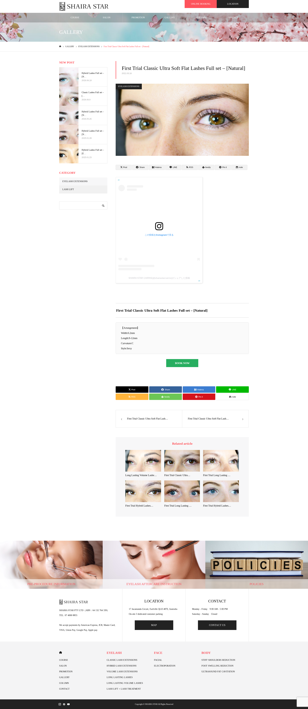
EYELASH (114, 652)
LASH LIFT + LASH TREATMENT (124, 689)
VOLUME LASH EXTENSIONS (122, 671)
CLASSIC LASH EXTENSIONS (122, 660)
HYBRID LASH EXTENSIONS (122, 666)
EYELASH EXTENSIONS (128, 86)
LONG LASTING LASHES (120, 677)
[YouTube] (68, 704)
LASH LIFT (68, 189)
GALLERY (170, 17)
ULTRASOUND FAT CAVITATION (218, 671)
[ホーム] (60, 46)
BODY (206, 652)
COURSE (75, 17)
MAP (154, 625)
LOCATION (232, 4)
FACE (158, 652)
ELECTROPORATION (164, 666)
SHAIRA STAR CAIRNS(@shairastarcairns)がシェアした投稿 (159, 278)
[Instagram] (59, 704)
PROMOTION (138, 17)
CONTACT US (217, 625)
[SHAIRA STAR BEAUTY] (84, 6)
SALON (106, 17)
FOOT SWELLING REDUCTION (217, 666)
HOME (60, 652)
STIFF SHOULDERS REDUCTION (218, 660)
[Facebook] (64, 704)
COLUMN (201, 17)
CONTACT (233, 17)
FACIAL (158, 660)
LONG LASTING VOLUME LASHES (125, 683)
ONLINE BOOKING (200, 4)
